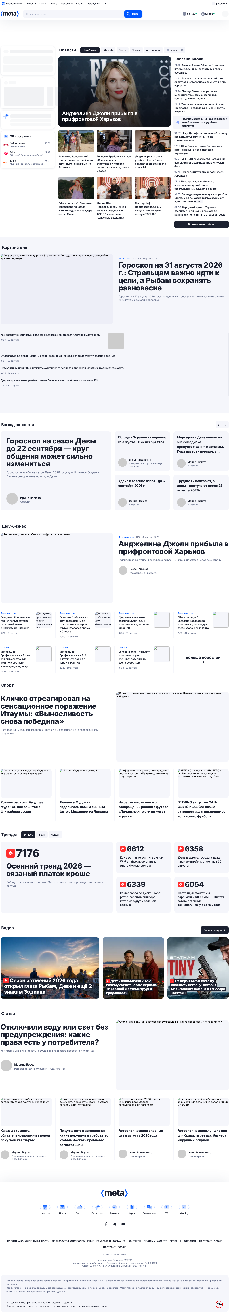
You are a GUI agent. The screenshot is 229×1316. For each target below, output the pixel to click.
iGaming (184, 1213)
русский (220, 3)
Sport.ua (175, 1241)
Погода (53, 3)
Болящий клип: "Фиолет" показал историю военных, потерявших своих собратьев (134, 657)
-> (203, 659)
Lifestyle (108, 50)
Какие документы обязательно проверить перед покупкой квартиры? (25, 1135)
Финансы (114, 1213)
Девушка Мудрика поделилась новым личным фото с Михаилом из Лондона (84, 806)
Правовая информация (111, 1241)
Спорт (122, 50)
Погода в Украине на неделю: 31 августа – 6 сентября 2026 (142, 439)
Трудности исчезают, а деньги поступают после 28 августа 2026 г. (200, 485)
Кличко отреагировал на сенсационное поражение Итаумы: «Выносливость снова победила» (48, 710)
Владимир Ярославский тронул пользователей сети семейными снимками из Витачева (75, 162)
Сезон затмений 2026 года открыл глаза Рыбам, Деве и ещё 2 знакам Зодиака (50, 968)
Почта (42, 3)
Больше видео (212, 930)
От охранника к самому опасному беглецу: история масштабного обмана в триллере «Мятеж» (198, 968)
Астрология (153, 50)
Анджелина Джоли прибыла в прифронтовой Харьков (174, 547)
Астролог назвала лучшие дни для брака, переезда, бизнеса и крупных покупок (202, 1135)
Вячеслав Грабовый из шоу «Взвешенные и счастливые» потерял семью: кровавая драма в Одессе (114, 163)
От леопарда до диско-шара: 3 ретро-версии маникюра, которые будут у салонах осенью (58, 355)
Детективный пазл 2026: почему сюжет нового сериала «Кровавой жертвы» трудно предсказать (62, 367)
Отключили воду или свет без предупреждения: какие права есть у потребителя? (54, 1034)
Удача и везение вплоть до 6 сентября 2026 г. (141, 483)
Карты (79, 3)
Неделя (55, 834)
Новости (31, 3)
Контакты (135, 1241)
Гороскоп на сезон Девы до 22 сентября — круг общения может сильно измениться (51, 452)
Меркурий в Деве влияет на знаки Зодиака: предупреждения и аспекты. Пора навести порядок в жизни (200, 444)
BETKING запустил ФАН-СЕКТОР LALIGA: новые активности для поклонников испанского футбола (201, 809)
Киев (174, 50)
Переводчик (93, 3)
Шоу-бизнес (90, 50)
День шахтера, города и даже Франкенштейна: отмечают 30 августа (200, 861)
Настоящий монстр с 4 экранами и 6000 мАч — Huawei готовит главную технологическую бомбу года (201, 899)
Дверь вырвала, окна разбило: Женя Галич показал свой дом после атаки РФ (150, 162)
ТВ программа (20, 136)
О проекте (190, 1241)
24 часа (28, 834)
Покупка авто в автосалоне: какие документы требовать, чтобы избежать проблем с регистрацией (84, 1138)
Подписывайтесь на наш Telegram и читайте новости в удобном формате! (204, 122)
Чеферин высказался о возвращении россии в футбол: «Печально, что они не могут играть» (144, 809)
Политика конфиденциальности (28, 1241)
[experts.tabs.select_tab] (219, 424)
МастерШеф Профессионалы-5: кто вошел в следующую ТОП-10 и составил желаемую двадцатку (111, 210)
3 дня (42, 834)
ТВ (104, 3)
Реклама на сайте (155, 1241)
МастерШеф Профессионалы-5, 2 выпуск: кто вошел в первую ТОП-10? (148, 209)
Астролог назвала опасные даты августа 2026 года (141, 1133)
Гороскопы (67, 3)
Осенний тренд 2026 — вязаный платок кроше (48, 869)
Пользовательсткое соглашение (73, 1241)
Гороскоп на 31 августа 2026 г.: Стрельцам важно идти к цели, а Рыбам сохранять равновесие (171, 276)
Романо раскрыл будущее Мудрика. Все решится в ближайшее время (22, 806)
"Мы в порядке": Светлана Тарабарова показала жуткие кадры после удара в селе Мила (75, 209)
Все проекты (13, 3)
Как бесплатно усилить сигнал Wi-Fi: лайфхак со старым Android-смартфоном (50, 334)
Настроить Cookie (210, 1241)
